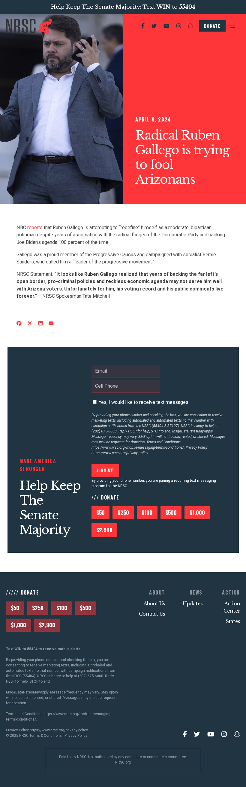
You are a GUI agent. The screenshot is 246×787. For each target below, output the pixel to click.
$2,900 (104, 530)
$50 (100, 512)
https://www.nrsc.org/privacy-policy (120, 453)
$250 (123, 512)
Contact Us (152, 614)
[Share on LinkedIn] (40, 323)
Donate (212, 26)
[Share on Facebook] (19, 323)
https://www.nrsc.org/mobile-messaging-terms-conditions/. (138, 447)
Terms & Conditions (45, 735)
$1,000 (197, 512)
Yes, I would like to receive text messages (143, 402)
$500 (171, 512)
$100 (147, 512)
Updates (192, 604)
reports (35, 227)
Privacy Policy (75, 735)
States (233, 621)
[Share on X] (30, 323)
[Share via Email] (51, 323)
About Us (154, 604)
